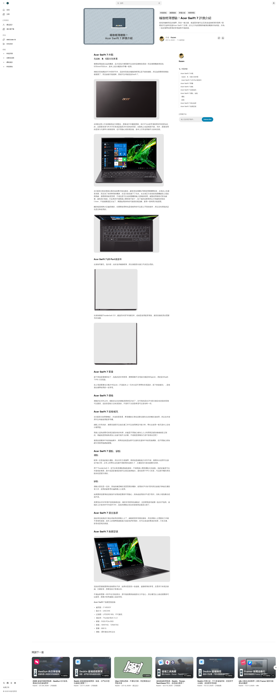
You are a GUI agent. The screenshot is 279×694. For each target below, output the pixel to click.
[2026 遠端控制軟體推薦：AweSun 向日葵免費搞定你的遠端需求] (51, 667)
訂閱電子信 (182, 114)
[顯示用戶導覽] (274, 3)
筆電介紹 (182, 13)
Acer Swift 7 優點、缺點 (189, 93)
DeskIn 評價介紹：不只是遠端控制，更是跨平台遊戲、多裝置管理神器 (215, 682)
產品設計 (136, 685)
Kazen (173, 37)
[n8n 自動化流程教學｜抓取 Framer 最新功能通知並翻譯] (257, 667)
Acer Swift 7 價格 (187, 87)
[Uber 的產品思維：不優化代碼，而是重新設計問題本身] (133, 667)
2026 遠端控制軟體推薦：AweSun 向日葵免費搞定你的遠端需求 (50, 682)
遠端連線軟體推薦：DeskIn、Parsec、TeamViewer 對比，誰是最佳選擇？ (171, 682)
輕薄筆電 (191, 13)
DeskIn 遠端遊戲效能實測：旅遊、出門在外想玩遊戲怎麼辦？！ (92, 682)
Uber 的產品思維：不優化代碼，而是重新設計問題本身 (133, 682)
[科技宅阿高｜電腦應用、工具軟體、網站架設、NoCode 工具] (8, 3)
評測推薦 (53, 685)
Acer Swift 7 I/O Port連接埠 (191, 80)
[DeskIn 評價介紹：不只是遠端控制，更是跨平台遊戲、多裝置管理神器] (216, 667)
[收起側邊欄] (4, 3)
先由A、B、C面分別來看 (189, 77)
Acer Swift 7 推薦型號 (188, 106)
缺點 (183, 100)
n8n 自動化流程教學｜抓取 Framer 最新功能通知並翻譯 (256, 682)
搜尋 (121, 3)
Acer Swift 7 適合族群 (188, 103)
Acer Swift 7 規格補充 (188, 90)
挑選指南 (173, 13)
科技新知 (163, 13)
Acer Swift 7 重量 (187, 83)
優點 (183, 96)
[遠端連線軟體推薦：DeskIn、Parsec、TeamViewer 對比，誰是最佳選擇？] (174, 667)
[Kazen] (161, 38)
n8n (257, 685)
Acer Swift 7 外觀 (187, 73)
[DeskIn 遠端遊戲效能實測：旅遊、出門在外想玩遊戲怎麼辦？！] (92, 667)
